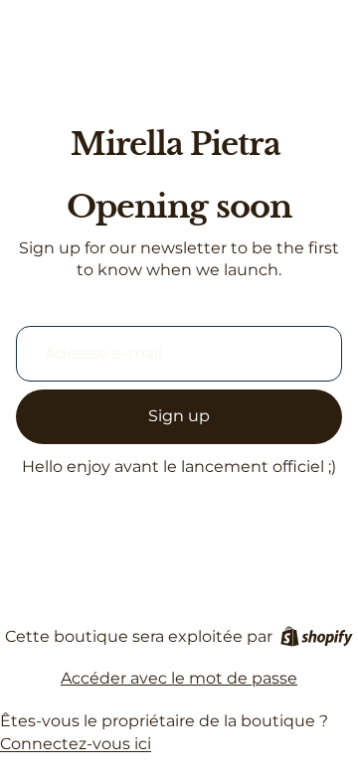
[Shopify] (316, 636)
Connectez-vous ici (75, 743)
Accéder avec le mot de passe (179, 678)
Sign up (179, 415)
